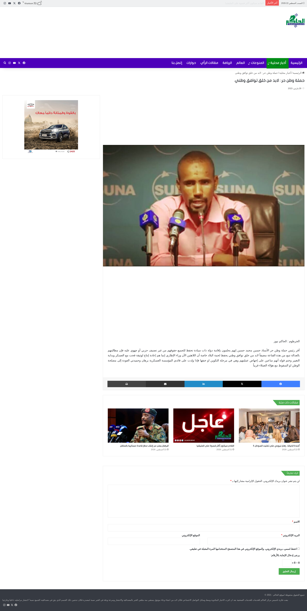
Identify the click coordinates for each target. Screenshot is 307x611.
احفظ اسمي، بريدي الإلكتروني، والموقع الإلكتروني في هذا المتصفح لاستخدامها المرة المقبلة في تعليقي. (243, 548)
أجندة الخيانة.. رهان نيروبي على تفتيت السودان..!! (276, 446)
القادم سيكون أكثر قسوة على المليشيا (215, 446)
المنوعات (257, 62)
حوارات (191, 62)
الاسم (296, 521)
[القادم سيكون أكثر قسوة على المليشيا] (203, 425)
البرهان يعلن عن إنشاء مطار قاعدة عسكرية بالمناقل (238, 3)
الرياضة (227, 62)
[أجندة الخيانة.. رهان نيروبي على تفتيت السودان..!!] (269, 425)
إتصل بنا (177, 62)
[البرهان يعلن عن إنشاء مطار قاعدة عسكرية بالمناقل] (138, 425)
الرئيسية (296, 62)
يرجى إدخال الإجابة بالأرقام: (285, 555)
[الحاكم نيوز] (295, 20)
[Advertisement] (102, 32)
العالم (240, 62)
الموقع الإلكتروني (191, 535)
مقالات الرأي (209, 62)
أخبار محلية (278, 62)
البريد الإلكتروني (290, 535)
